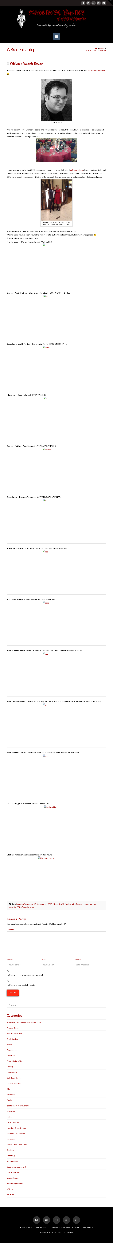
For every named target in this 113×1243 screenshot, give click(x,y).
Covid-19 (11, 1055)
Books (9, 1044)
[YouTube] (93, 3)
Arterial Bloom (13, 1028)
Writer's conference (25, 907)
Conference (12, 1050)
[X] (88, 3)
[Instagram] (99, 3)
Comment (11, 929)
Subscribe (65, 1227)
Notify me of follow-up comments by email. (25, 975)
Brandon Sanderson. (97, 70)
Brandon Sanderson (24, 904)
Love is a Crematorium (16, 1128)
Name (10, 959)
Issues (10, 1117)
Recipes (10, 1150)
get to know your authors (18, 1106)
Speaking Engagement (16, 1167)
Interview (11, 1111)
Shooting (11, 1155)
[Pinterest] (104, 3)
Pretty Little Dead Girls (17, 1144)
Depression (12, 1072)
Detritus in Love (14, 1078)
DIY (8, 1089)
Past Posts (88, 1227)
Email (43, 959)
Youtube (10, 1194)
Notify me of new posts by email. (21, 985)
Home (22, 1227)
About (31, 1227)
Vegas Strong (12, 1178)
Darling (10, 1066)
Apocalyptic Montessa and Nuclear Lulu (24, 1022)
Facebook (11, 1094)
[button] (56, 36)
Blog (47, 1227)
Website (77, 959)
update (86, 904)
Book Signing (12, 1039)
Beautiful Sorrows (14, 1033)
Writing (10, 1189)
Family (9, 1100)
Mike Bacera (77, 904)
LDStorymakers (76, 170)
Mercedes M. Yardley (62, 904)
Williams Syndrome (15, 1183)
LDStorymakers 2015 (43, 904)
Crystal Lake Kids (14, 1061)
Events (55, 1227)
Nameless (11, 1139)
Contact (76, 1227)
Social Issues (12, 1161)
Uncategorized (13, 1172)
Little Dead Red (13, 1122)
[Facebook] (83, 3)
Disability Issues (14, 1083)
